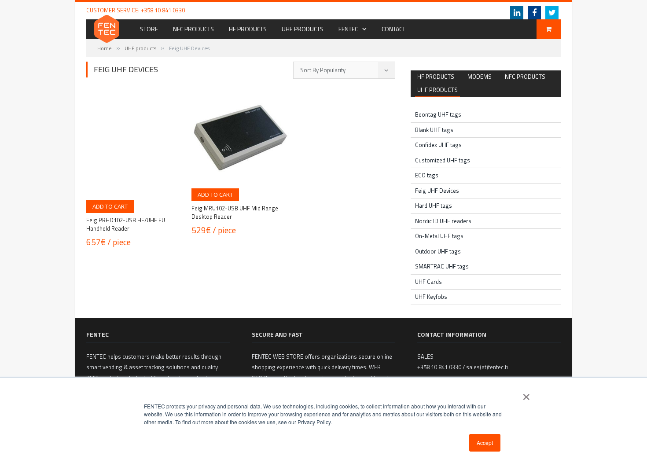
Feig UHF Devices (437, 190)
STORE (149, 28)
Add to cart (110, 206)
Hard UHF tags (433, 205)
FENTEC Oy (423, 10)
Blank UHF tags (434, 129)
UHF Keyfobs (431, 296)
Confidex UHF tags (438, 144)
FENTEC (348, 28)
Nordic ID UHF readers (443, 221)
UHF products (140, 48)
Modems (479, 76)
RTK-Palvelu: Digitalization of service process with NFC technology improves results (308, 10)
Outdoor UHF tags (438, 251)
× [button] (526, 394)
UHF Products (303, 28)
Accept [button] (485, 442)
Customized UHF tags (442, 160)
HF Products (248, 28)
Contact (393, 28)
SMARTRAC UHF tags (442, 266)
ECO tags (426, 175)
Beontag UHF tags (438, 114)
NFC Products (193, 28)
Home (104, 48)
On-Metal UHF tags (439, 236)
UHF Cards (428, 281)
